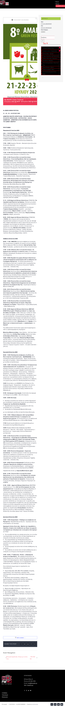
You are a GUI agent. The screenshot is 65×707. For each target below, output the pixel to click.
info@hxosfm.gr (32, 683)
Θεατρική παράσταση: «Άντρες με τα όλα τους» (16, 658)
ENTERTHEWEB (35, 704)
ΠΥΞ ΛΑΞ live (32, 658)
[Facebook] (24, 690)
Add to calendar (20, 637)
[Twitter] (28, 690)
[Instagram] (26, 690)
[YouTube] (30, 690)
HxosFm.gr (30, 685)
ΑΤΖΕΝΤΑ (43, 31)
